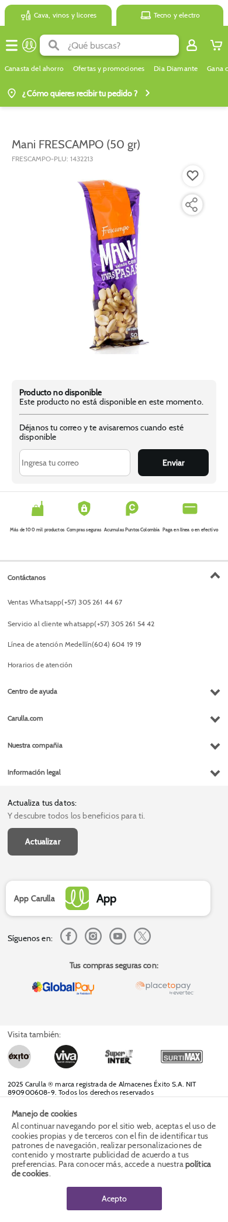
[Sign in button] (192, 45)
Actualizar (42, 841)
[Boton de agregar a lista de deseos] (193, 175)
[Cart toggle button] (216, 45)
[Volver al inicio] (29, 45)
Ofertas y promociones (108, 69)
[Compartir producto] (191, 204)
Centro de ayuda (32, 691)
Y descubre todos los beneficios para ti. (76, 815)
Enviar (173, 462)
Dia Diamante (176, 69)
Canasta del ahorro (34, 69)
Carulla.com (25, 718)
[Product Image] (113, 265)
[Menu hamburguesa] (12, 45)
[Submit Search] (53, 45)
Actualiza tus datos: (42, 802)
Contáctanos (27, 577)
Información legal (34, 772)
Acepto (114, 1198)
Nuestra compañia (35, 745)
